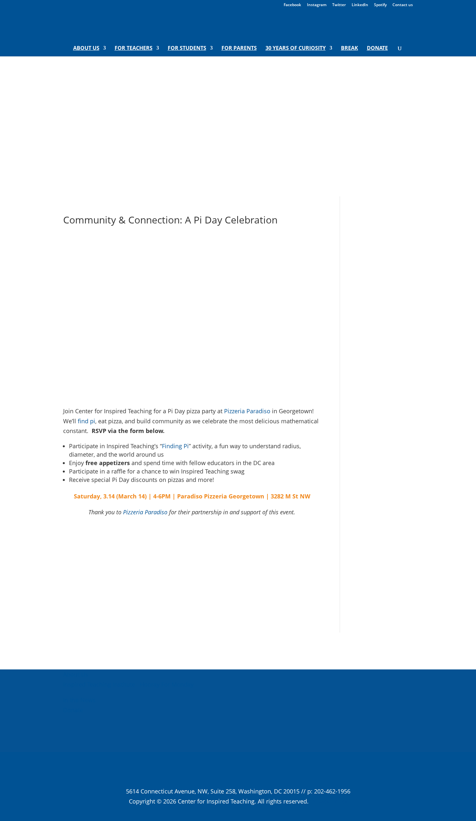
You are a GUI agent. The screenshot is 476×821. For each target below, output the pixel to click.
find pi (86, 421)
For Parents (239, 48)
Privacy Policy (328, 801)
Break (349, 48)
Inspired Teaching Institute (99, 684)
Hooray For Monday (166, 684)
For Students (187, 48)
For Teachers (134, 48)
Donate (377, 48)
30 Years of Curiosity (296, 48)
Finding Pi (175, 446)
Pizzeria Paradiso (247, 411)
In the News (79, 700)
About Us (86, 48)
